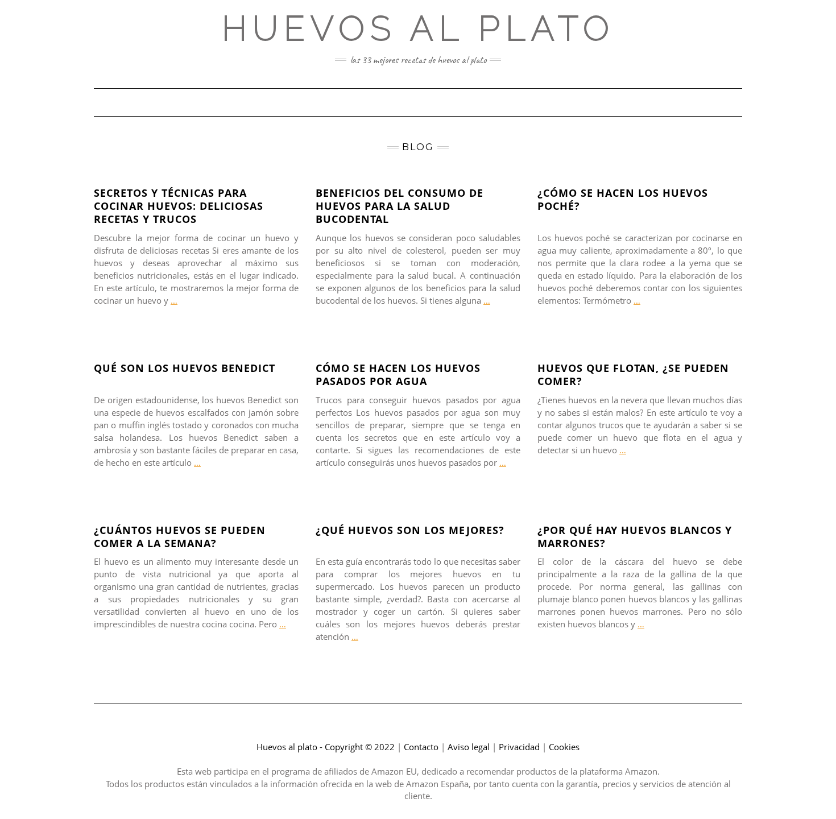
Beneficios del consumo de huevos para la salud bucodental (399, 206)
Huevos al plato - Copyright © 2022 (325, 746)
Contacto (421, 746)
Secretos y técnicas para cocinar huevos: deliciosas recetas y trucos (178, 206)
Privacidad (519, 746)
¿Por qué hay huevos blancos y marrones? (634, 536)
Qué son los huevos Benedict (184, 368)
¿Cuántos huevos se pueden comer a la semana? (180, 536)
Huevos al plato (418, 28)
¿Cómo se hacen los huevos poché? (622, 199)
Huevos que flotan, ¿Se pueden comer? (633, 374)
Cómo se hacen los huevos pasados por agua (398, 374)
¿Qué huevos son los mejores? (410, 530)
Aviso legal (469, 746)
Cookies (564, 746)
